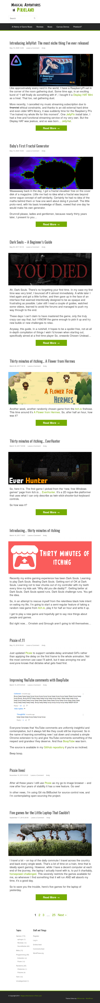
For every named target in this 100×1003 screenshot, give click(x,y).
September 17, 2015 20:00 (19, 817)
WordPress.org (38, 953)
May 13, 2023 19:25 (17, 151)
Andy (43, 48)
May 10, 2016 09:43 (17, 645)
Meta (18, 950)
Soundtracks (21, 946)
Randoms (19, 966)
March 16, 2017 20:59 (17, 446)
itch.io (78, 409)
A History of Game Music (22, 26)
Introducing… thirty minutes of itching (35, 530)
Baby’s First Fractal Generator (29, 145)
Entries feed (37, 944)
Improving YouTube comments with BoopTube (39, 680)
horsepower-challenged (23, 874)
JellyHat (66, 121)
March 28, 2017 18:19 (17, 366)
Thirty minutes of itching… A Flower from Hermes (42, 361)
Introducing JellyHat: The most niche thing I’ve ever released (49, 43)
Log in (35, 940)
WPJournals (81, 998)
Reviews (39, 26)
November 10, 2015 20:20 (19, 775)
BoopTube (69, 741)
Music (50, 26)
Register (36, 936)
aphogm (20, 939)
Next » (62, 914)
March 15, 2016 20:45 (17, 685)
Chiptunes (21, 969)
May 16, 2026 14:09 (17, 48)
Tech (18, 977)
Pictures (20, 972)
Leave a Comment (32, 48)
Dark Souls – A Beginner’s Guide (31, 242)
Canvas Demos (63, 26)
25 (53, 914)
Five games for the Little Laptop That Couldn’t (40, 812)
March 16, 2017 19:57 (17, 535)
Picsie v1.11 (17, 640)
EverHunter (48, 492)
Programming (21, 955)
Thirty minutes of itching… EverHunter (35, 441)
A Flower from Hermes (47, 412)
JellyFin (70, 114)
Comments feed (38, 949)
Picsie (28, 653)
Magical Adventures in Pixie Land (31, 996)
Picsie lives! (17, 770)
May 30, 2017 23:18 (17, 247)
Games (18, 936)
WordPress (89, 998)
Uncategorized (21, 981)
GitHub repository (54, 747)
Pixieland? (77, 26)
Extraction (20, 958)
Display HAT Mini (83, 95)
